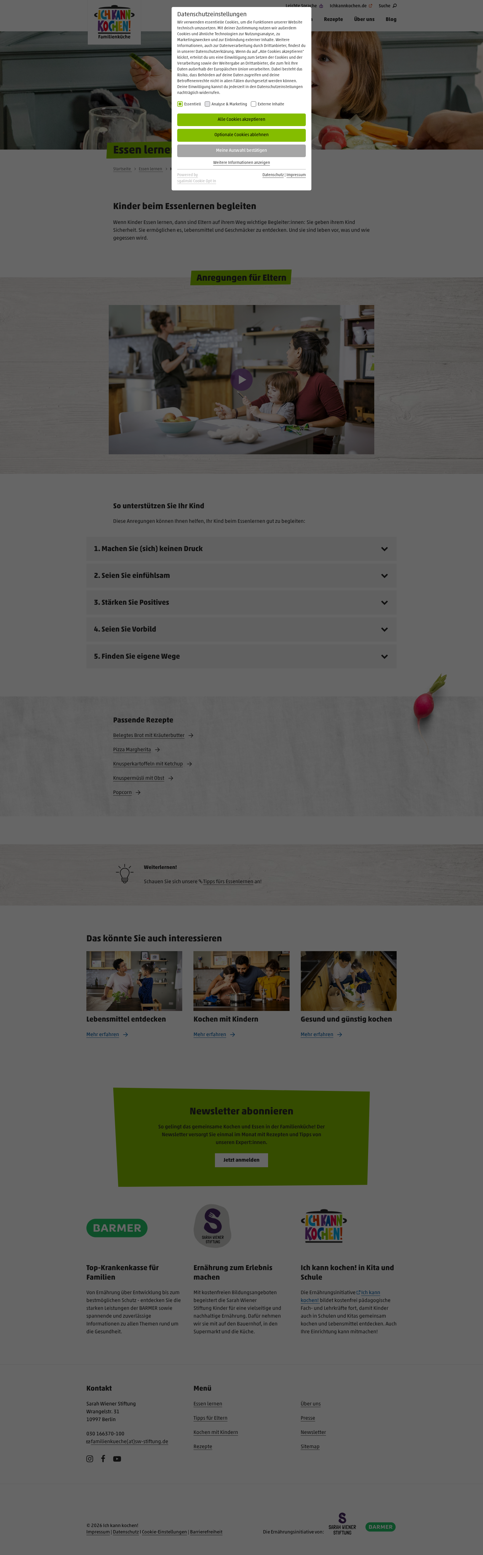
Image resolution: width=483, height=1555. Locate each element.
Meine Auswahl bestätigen (241, 150)
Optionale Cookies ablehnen (241, 135)
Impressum (296, 175)
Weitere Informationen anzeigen (241, 163)
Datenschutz (273, 175)
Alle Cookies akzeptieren (241, 119)
